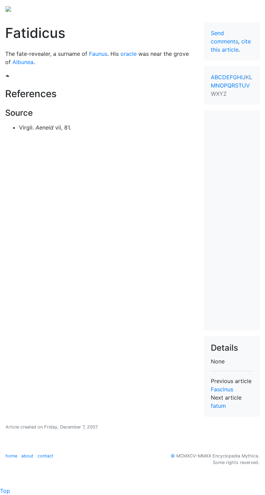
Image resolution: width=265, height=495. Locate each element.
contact (45, 455)
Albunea (22, 62)
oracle (128, 53)
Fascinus (222, 389)
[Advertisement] (232, 220)
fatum (218, 405)
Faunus (98, 53)
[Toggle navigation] (249, 8)
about (27, 455)
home (11, 455)
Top (5, 490)
